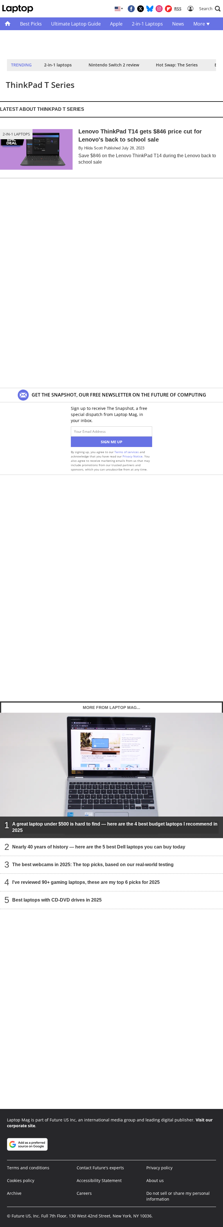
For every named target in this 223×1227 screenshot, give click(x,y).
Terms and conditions (28, 1167)
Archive (14, 1193)
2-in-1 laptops (58, 65)
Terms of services (127, 452)
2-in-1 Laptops (16, 134)
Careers (84, 1193)
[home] (7, 23)
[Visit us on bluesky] (149, 8)
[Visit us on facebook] (131, 8)
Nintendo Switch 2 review (114, 65)
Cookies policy (20, 1180)
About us (155, 1180)
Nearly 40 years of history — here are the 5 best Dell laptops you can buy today (98, 846)
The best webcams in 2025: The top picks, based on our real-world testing (93, 864)
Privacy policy (159, 1167)
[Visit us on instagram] (159, 8)
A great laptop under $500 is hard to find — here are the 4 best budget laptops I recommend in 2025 (114, 827)
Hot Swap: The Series (177, 65)
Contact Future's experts (100, 1167)
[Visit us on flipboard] (168, 8)
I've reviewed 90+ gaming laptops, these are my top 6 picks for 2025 (86, 881)
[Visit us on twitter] (140, 8)
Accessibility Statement (99, 1180)
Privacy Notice (133, 456)
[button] (210, 9)
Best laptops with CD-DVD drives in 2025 (57, 899)
